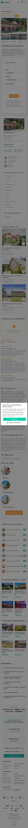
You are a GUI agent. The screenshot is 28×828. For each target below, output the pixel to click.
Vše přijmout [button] (14, 419)
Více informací (18, 415)
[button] (14, 422)
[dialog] (14, 414)
